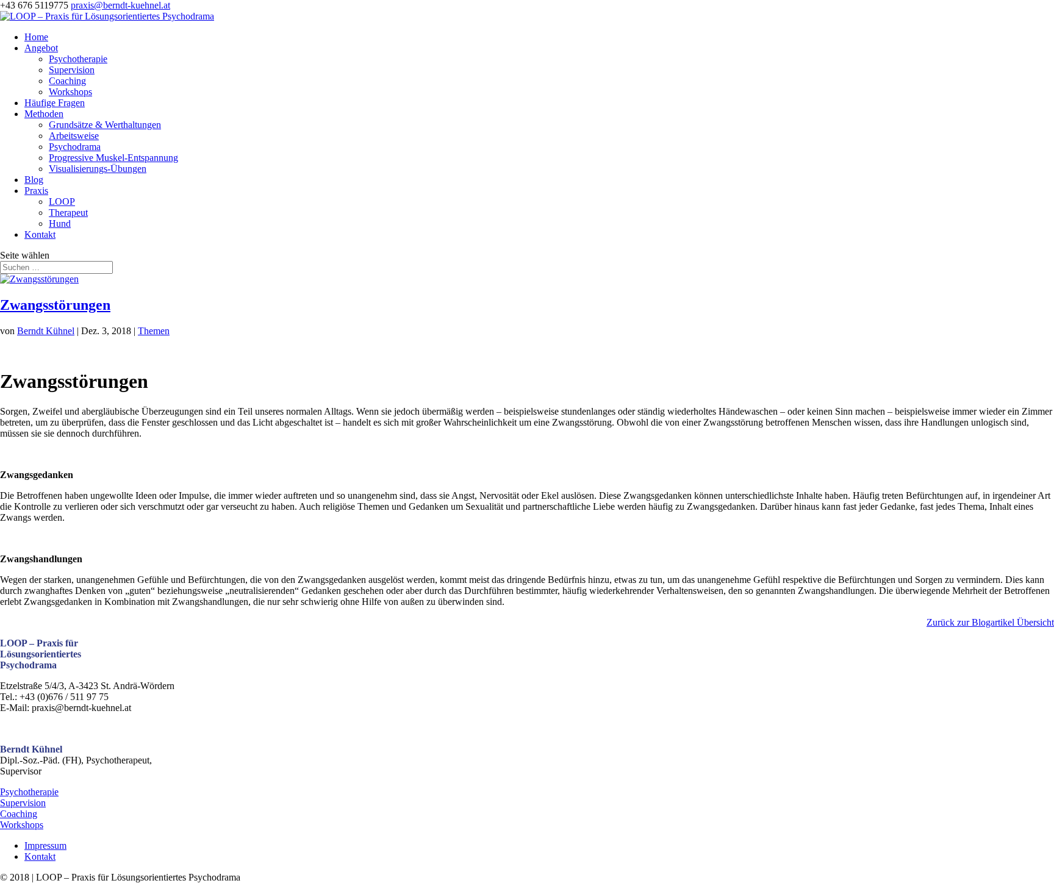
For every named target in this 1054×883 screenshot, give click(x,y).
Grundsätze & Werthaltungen (105, 125)
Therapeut (68, 212)
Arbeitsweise (74, 135)
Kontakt (40, 234)
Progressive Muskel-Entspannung (113, 157)
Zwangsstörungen (55, 305)
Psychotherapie (78, 59)
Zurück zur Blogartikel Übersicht (990, 622)
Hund (60, 223)
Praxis (36, 190)
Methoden (43, 114)
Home (36, 37)
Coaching (67, 81)
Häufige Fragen (54, 103)
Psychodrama (75, 146)
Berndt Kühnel (45, 331)
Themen (154, 331)
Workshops (70, 92)
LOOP (62, 201)
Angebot (41, 48)
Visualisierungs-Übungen (97, 168)
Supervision (72, 70)
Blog (33, 179)
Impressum (45, 845)
